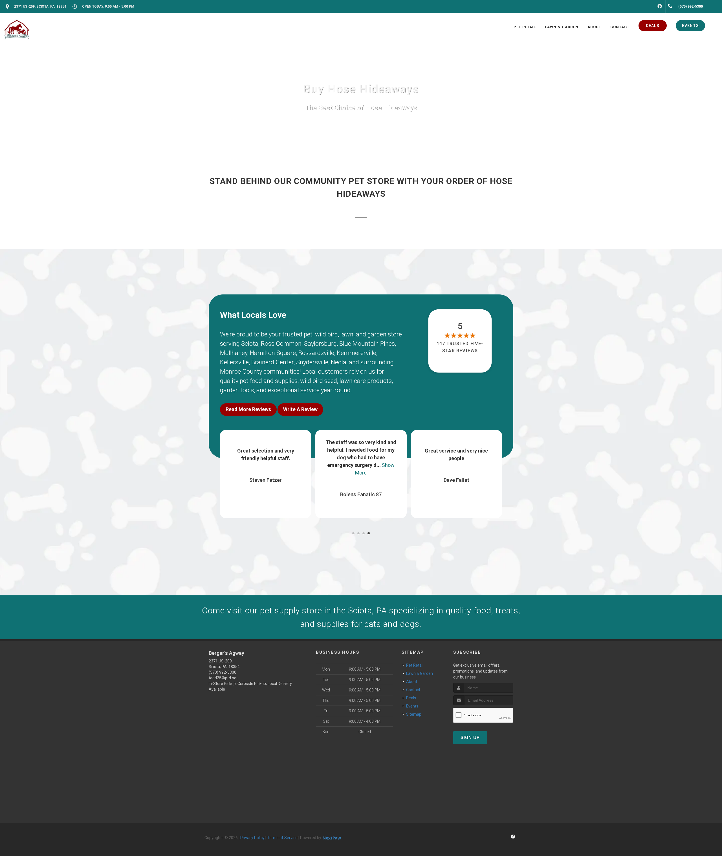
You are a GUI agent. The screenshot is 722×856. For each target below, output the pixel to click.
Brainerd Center (272, 362)
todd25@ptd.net (223, 678)
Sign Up (470, 737)
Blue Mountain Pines (367, 343)
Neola (338, 362)
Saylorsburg (320, 343)
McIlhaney (233, 352)
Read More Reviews (248, 409)
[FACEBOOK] (659, 6)
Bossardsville (316, 352)
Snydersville (312, 362)
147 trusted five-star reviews (460, 347)
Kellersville (234, 362)
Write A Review (300, 409)
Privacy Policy (252, 837)
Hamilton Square (273, 352)
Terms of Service (282, 837)
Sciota (249, 343)
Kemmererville (356, 352)
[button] (353, 533)
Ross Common (281, 343)
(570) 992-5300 (222, 672)
